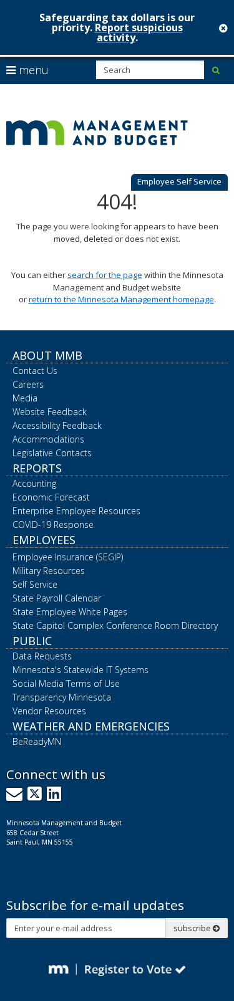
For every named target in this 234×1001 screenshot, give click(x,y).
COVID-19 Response (53, 524)
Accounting (34, 483)
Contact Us (34, 370)
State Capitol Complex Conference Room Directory (115, 625)
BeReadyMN (36, 741)
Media (24, 398)
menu (32, 69)
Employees (44, 539)
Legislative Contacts (52, 453)
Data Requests (42, 656)
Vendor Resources (49, 711)
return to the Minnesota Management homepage (121, 299)
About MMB (47, 355)
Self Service (34, 584)
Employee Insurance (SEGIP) (67, 557)
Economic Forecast (51, 497)
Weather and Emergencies (91, 726)
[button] (179, 182)
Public (32, 640)
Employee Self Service (179, 181)
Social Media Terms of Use (66, 683)
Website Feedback (49, 412)
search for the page (104, 274)
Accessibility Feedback (57, 425)
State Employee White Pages (69, 612)
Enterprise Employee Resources (76, 511)
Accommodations (48, 439)
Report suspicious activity (139, 32)
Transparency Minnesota (61, 697)
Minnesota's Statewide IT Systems (80, 670)
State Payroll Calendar (56, 598)
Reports (37, 468)
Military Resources (48, 571)
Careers (28, 384)
